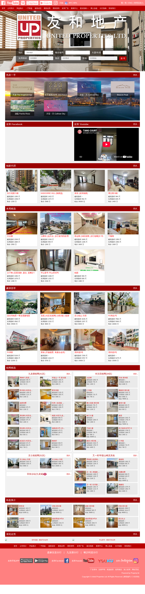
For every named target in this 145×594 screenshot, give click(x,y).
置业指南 (89, 546)
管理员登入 (139, 3)
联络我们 (112, 8)
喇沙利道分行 (91, 552)
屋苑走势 (47, 8)
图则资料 (56, 8)
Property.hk (135, 573)
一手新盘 (29, 8)
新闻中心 (74, 8)
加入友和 (127, 569)
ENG (130, 3)
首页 (3, 8)
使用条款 (118, 569)
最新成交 (38, 8)
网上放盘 (94, 8)
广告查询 (93, 569)
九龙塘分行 (73, 552)
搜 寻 (123, 58)
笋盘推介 (20, 8)
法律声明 (101, 569)
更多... (136, 75)
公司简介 (10, 8)
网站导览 (135, 569)
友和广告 (65, 8)
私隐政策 (110, 569)
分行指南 (103, 8)
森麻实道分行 (54, 552)
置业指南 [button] (83, 8)
